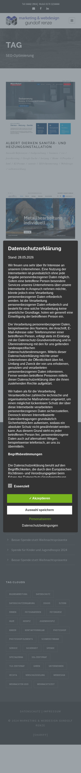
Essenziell (21, 486)
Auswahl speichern (39, 510)
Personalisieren (40, 519)
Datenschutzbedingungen (40, 525)
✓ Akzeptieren (39, 498)
